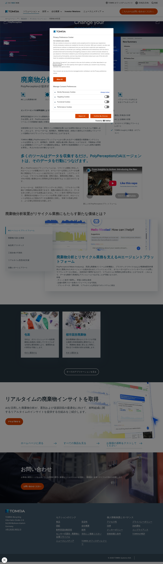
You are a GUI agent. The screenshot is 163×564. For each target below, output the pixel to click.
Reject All (82, 116)
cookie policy (57, 65)
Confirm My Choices (101, 116)
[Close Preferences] (4, 560)
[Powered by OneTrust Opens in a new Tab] (103, 121)
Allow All (60, 79)
